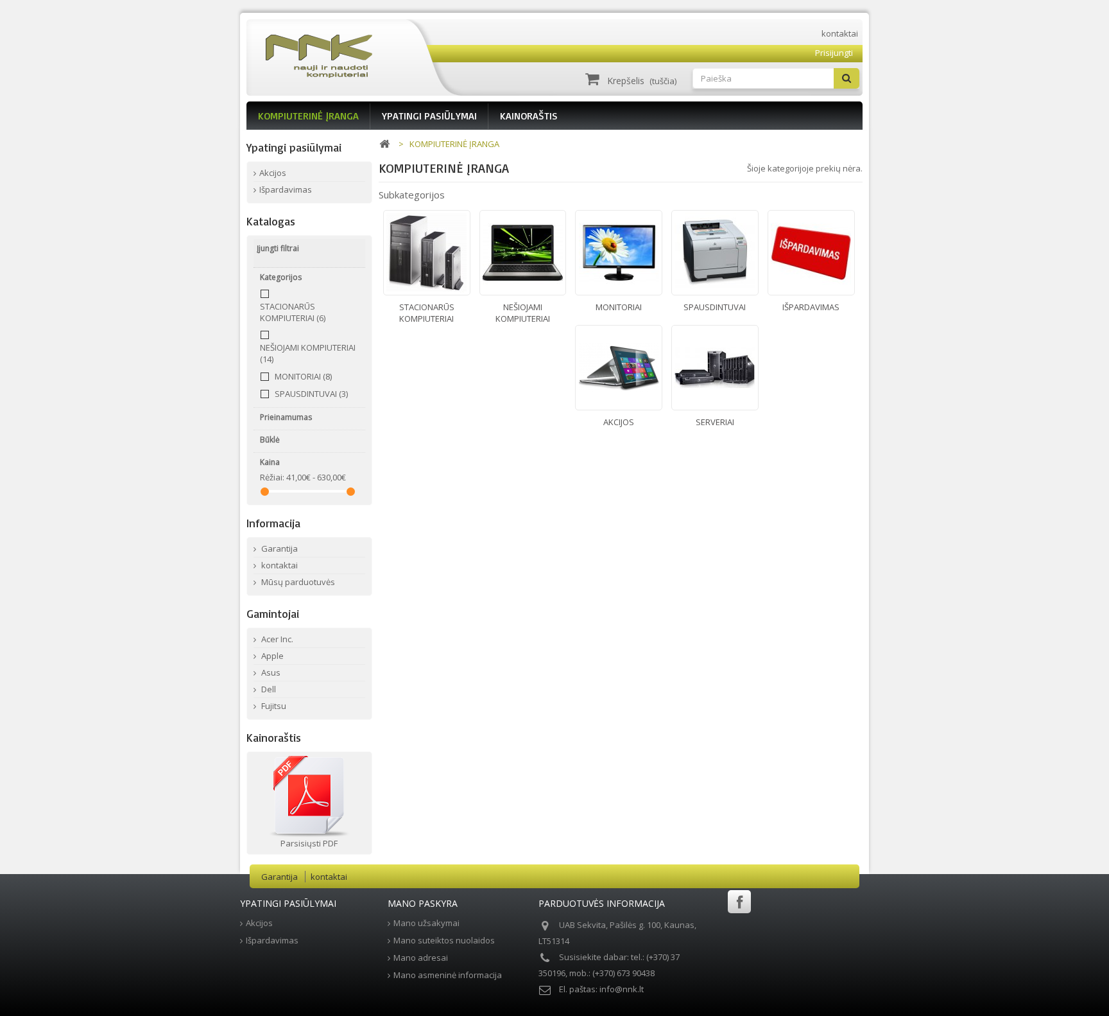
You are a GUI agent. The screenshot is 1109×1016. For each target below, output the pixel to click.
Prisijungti (834, 52)
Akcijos (272, 173)
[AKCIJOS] (618, 367)
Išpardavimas (285, 189)
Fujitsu (272, 706)
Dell (267, 689)
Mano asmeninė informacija (447, 975)
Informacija (273, 523)
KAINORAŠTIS (529, 115)
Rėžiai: (272, 477)
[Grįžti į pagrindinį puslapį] (384, 144)
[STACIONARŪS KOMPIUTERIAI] (426, 252)
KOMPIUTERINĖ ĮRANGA (308, 115)
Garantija (278, 548)
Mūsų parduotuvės (297, 582)
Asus (269, 672)
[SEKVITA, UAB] (354, 56)
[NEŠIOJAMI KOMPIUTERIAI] (523, 252)
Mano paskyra (423, 903)
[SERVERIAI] (715, 367)
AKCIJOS (618, 422)
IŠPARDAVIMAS (810, 307)
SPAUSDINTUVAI (311, 393)
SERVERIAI (715, 422)
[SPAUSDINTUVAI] (715, 252)
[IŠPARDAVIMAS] (811, 252)
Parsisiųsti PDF (309, 843)
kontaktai (839, 33)
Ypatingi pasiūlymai (293, 147)
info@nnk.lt (621, 989)
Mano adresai (420, 957)
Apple (271, 655)
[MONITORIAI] (618, 252)
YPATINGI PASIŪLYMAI (429, 115)
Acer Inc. (276, 639)
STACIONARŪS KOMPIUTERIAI (292, 312)
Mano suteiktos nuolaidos (444, 940)
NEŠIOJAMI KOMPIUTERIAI (522, 312)
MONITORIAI (303, 376)
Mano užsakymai (426, 923)
